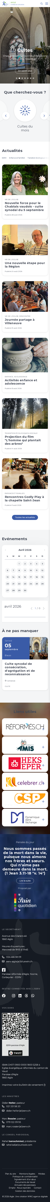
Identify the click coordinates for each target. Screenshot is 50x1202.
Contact (37, 1188)
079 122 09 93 (13, 1122)
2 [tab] (19, 78)
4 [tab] (25, 78)
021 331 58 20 (13, 1106)
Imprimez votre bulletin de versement (22, 1085)
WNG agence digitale (38, 1196)
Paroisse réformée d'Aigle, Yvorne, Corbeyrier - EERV (20, 976)
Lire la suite (25, 881)
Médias (41, 1174)
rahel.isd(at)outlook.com (19, 1145)
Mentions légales (27, 1174)
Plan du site (10, 1174)
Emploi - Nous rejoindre (20, 1188)
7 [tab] (33, 78)
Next (44, 116)
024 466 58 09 (13, 957)
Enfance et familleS (17, 158)
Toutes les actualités (25, 517)
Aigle (13, 2)
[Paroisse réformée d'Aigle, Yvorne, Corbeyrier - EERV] (3, 970)
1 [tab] (16, 78)
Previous (6, 116)
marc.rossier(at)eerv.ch (18, 1126)
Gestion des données (25, 1191)
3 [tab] (22, 78)
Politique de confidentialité (25, 1176)
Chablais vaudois (17, 4)
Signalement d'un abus (25, 1179)
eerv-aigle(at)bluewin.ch (19, 961)
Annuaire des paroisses (25, 1185)
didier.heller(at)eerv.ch (18, 1111)
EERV (4, 158)
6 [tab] (30, 78)
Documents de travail (25, 1182)
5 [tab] (28, 78)
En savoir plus (25, 71)
